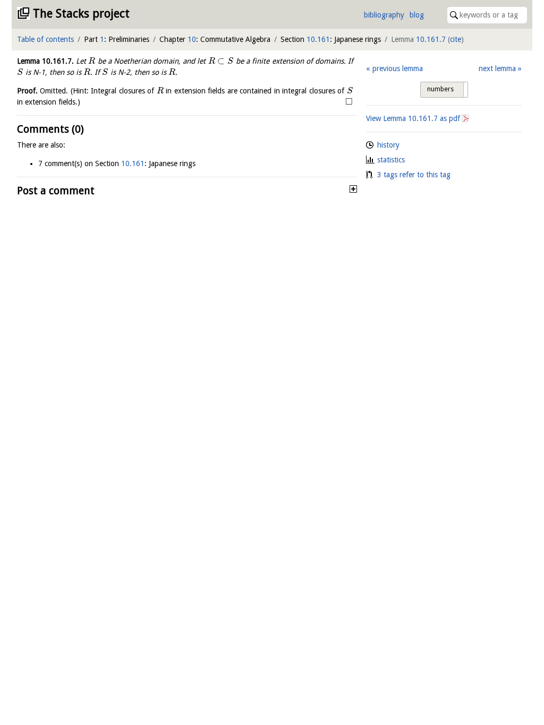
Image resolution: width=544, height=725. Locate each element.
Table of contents (45, 39)
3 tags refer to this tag (413, 174)
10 (192, 39)
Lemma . (45, 61)
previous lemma (397, 68)
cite (455, 39)
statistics (391, 160)
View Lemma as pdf (413, 118)
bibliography (384, 15)
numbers (440, 89)
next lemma (497, 68)
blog (417, 15)
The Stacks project (81, 13)
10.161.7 (431, 39)
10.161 (318, 39)
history (388, 145)
